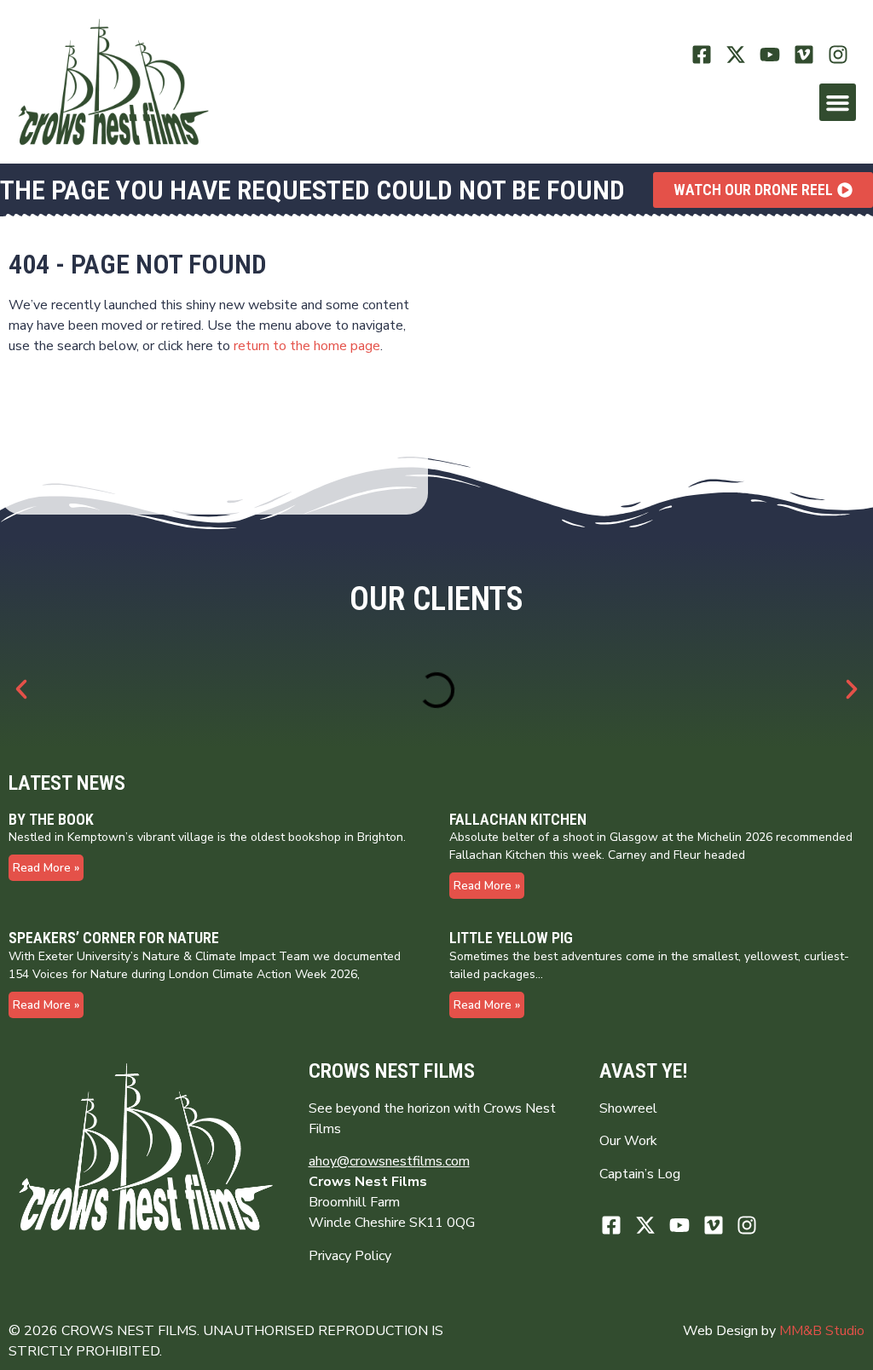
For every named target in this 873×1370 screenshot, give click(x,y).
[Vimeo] (803, 55)
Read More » (46, 868)
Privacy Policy (350, 1255)
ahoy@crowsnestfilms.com (389, 1161)
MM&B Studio (821, 1330)
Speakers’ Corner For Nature (114, 938)
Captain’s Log (639, 1174)
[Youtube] (770, 55)
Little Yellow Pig (511, 938)
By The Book (51, 819)
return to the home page (307, 346)
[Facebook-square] (702, 55)
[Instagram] (837, 55)
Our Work (628, 1140)
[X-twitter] (736, 55)
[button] (838, 102)
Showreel (628, 1108)
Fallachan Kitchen (518, 819)
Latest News (67, 783)
